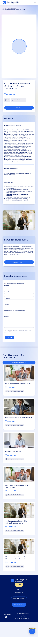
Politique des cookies (22, 613)
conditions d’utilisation (20, 330)
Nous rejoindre (19, 592)
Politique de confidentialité (22, 618)
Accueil (4, 8)
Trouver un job (18, 604)
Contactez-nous (17, 262)
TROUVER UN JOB (11, 8)
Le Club (19, 584)
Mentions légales (22, 616)
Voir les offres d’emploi (18, 362)
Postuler (18, 107)
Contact (19, 589)
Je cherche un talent (19, 598)
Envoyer (9, 337)
